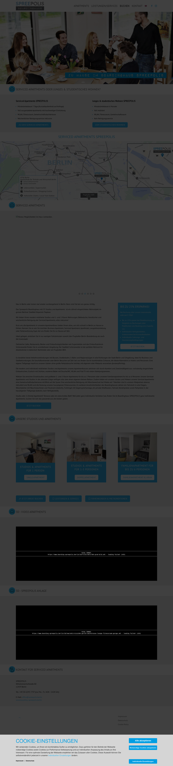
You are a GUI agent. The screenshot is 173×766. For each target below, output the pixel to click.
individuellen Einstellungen (59, 755)
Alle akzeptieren (143, 740)
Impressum (20, 761)
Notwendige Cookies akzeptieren (143, 748)
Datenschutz (30, 761)
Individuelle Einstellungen (143, 761)
